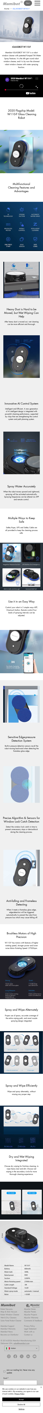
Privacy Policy (29, 1326)
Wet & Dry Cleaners (8, 1317)
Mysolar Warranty (31, 1317)
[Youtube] (34, 1356)
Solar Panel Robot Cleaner (11, 1320)
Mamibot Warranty (8, 1329)
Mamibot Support (7, 1326)
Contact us (28, 1335)
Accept (21, 1399)
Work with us (29, 1332)
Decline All (21, 1404)
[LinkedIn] (28, 1356)
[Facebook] (15, 1356)
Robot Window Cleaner (10, 1314)
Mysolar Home (30, 1309)
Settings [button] (21, 1409)
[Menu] (37, 3)
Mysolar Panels (30, 1312)
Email (6, 1378)
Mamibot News (7, 1332)
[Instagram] (9, 1356)
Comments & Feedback (33, 1320)
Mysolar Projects (30, 1314)
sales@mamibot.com (21, 1343)
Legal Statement (30, 1329)
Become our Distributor (9, 1335)
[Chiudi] (40, 1388)
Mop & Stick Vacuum (9, 1312)
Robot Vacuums (6, 1309)
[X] (22, 1356)
